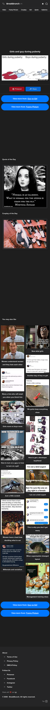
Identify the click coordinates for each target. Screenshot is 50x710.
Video (4, 10)
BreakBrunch (14, 697)
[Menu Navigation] (3, 4)
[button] (43, 4)
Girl (30, 10)
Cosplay (24, 10)
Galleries (44, 10)
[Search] (46, 4)
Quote (37, 10)
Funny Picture (13, 10)
